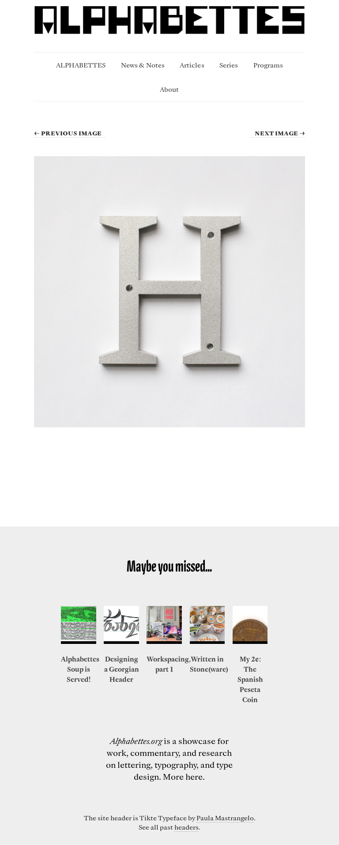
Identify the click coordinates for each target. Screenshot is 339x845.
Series (228, 64)
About (169, 89)
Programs (268, 64)
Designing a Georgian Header (121, 669)
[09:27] (78, 625)
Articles (192, 64)
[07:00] (164, 625)
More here (183, 776)
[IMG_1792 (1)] (169, 291)
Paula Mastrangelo (225, 817)
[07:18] (250, 625)
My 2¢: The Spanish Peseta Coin (250, 679)
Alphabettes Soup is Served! (80, 669)
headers (186, 827)
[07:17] (207, 625)
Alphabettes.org (136, 740)
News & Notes (143, 64)
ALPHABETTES (80, 64)
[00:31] (121, 625)
